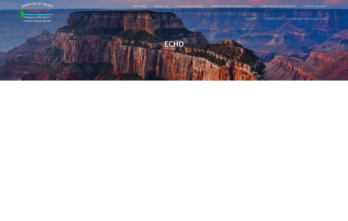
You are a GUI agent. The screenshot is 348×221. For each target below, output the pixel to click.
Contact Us (274, 18)
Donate (251, 18)
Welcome (140, 6)
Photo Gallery (315, 6)
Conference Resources (278, 6)
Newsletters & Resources (231, 6)
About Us (162, 6)
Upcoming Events (190, 6)
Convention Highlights (309, 18)
